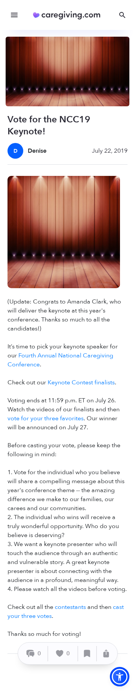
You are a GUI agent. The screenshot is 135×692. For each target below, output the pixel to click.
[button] (120, 677)
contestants (70, 607)
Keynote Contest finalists (81, 382)
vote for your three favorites (46, 418)
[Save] (87, 653)
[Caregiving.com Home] (69, 15)
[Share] (106, 653)
